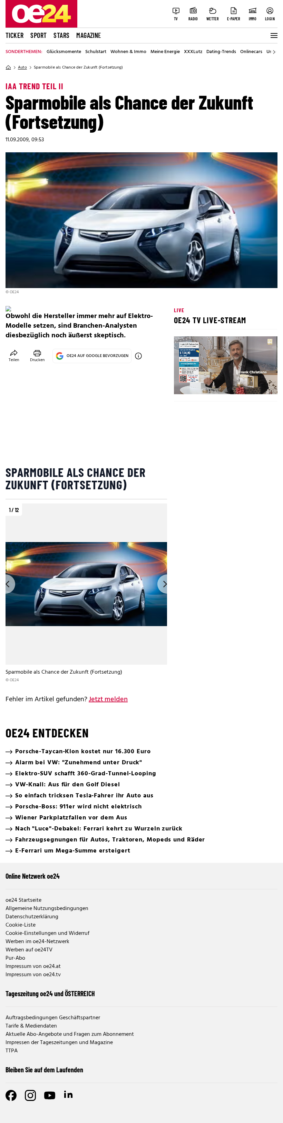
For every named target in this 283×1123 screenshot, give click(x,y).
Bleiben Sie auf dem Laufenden (44, 1069)
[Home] (8, 67)
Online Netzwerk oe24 (33, 876)
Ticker (14, 35)
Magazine (88, 35)
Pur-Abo (15, 958)
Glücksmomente (64, 52)
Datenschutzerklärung (32, 916)
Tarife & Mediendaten (31, 1026)
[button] (185, 383)
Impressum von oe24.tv (33, 974)
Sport (38, 35)
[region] (86, 593)
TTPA (12, 1051)
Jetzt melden (108, 699)
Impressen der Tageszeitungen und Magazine (59, 1042)
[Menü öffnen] (273, 35)
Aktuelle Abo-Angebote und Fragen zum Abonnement (70, 1034)
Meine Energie (165, 52)
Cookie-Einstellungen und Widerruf (47, 933)
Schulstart (95, 52)
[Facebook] (11, 1095)
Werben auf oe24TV (29, 950)
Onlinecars (251, 52)
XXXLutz (193, 52)
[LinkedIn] (69, 1095)
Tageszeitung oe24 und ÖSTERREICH (50, 993)
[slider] (208, 383)
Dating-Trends (221, 52)
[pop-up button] (255, 383)
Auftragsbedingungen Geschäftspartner (53, 1017)
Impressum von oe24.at (33, 966)
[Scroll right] (274, 52)
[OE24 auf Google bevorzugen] (138, 356)
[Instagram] (30, 1095)
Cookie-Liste (21, 925)
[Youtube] (49, 1095)
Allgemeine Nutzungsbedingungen (47, 908)
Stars (61, 35)
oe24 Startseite (23, 900)
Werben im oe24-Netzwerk (37, 941)
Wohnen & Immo (128, 52)
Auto (22, 67)
